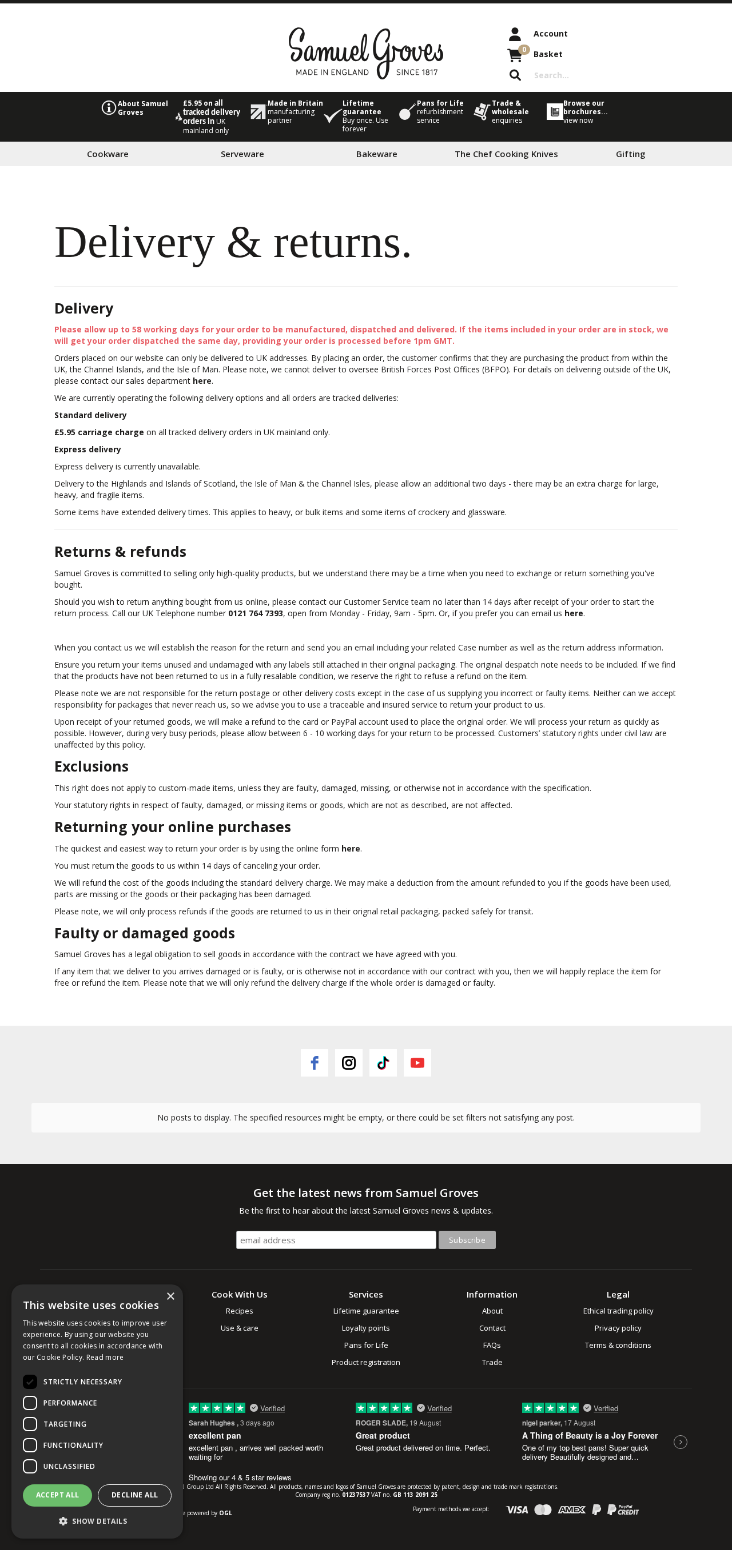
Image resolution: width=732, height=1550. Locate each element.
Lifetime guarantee (366, 1311)
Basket (542, 52)
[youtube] (417, 1063)
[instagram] (349, 1063)
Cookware (108, 153)
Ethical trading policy (618, 1311)
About (492, 1311)
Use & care (239, 1328)
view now (578, 120)
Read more (105, 1357)
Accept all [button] (57, 1495)
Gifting (631, 153)
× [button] (170, 1296)
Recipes (239, 1311)
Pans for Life (366, 1345)
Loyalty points (366, 1328)
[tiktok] (383, 1063)
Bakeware (376, 153)
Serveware (242, 153)
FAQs (492, 1345)
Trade (492, 1362)
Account (551, 33)
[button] (97, 1520)
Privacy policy (618, 1328)
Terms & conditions (618, 1345)
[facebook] (314, 1063)
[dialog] (97, 1411)
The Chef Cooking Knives (506, 153)
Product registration (366, 1362)
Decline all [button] (135, 1495)
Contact (492, 1328)
